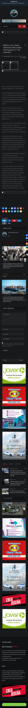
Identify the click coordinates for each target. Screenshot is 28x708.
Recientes (11, 464)
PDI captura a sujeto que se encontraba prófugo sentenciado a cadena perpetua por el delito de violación (18, 473)
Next (24, 509)
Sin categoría (23, 57)
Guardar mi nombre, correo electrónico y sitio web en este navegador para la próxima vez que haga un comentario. (13, 344)
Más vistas (18, 464)
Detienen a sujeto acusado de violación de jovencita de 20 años (18, 491)
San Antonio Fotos (8, 56)
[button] (3, 208)
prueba (4, 276)
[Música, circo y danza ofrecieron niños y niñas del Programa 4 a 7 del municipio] (14, 37)
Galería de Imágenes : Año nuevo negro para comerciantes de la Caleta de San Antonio (17, 483)
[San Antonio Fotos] (14, 13)
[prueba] (14, 273)
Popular (5, 464)
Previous (4, 509)
